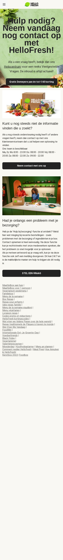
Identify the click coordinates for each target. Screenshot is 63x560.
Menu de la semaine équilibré (17, 307)
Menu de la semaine (12, 296)
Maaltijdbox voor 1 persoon (16, 288)
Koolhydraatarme (25, 346)
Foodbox (23, 355)
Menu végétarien (11, 310)
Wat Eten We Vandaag (13, 327)
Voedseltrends (10, 335)
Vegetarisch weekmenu (14, 290)
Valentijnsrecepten (12, 343)
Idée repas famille (11, 304)
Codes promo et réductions (16, 316)
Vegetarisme (9, 341)
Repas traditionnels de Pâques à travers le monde (28, 324)
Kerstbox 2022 (10, 355)
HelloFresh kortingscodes (15, 318)
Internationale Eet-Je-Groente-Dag (20, 332)
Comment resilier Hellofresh (16, 349)
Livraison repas (10, 313)
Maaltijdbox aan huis (12, 285)
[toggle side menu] (4, 4)
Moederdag (8, 346)
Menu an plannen (44, 346)
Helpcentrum (12, 66)
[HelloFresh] (31, 4)
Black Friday (8, 338)
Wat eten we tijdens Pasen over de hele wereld (26, 321)
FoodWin (6, 329)
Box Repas (7, 299)
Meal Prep (38, 349)
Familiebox (7, 293)
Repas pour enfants (12, 302)
